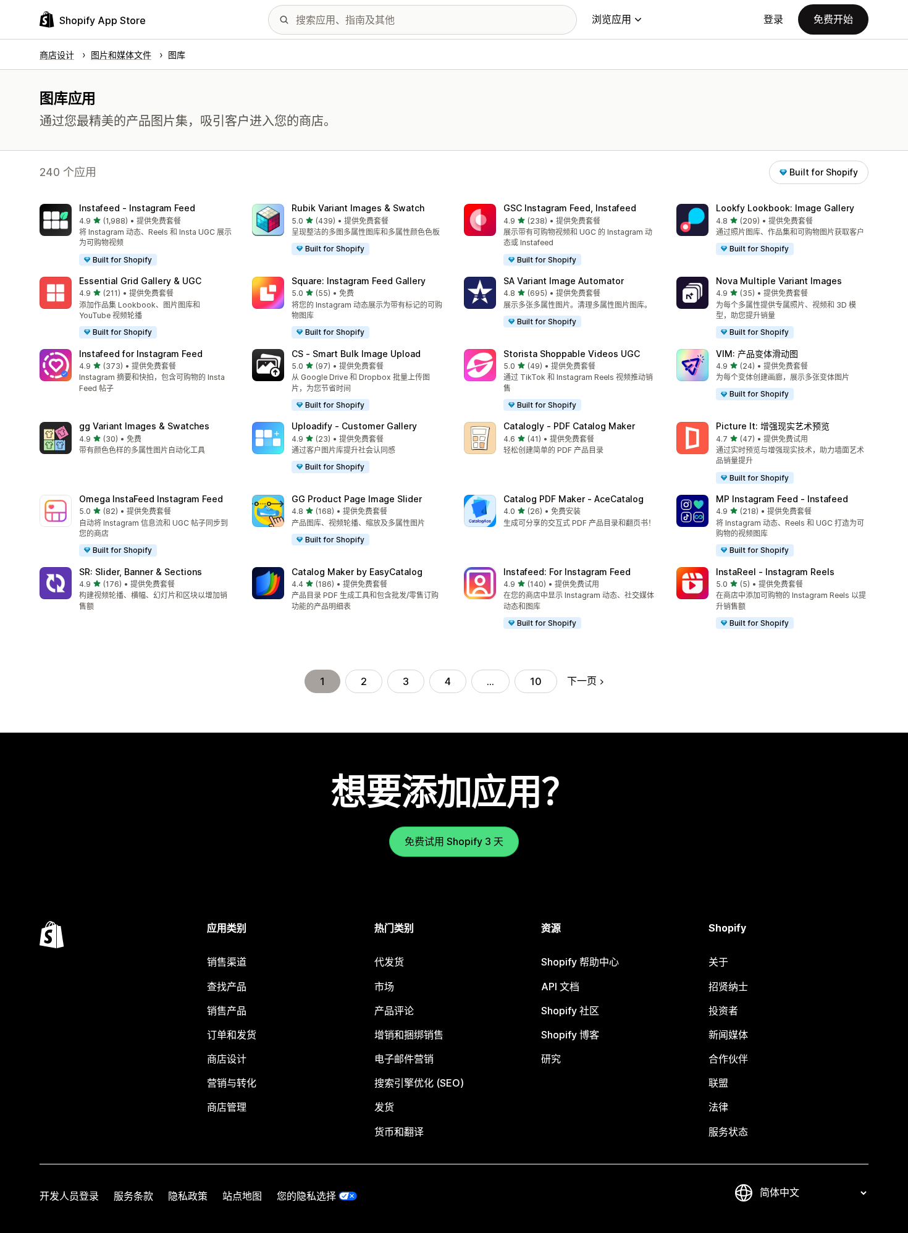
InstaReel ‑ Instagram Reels (775, 571)
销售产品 (226, 1010)
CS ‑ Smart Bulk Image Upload (356, 353)
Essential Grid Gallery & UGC (140, 281)
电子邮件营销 (404, 1059)
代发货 (389, 962)
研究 (551, 1059)
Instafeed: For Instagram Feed (567, 571)
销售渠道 (226, 962)
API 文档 (560, 986)
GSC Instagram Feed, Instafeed (569, 208)
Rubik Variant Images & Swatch (358, 208)
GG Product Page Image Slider (357, 499)
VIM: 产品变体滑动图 (757, 353)
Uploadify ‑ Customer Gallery (354, 426)
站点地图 (242, 1196)
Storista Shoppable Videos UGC (571, 353)
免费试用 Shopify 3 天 (454, 841)
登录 (773, 19)
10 (536, 681)
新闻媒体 (728, 1035)
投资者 (723, 1010)
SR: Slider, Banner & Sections (140, 571)
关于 (718, 962)
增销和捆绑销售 (408, 1035)
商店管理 (226, 1107)
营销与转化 (231, 1083)
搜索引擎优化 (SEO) (419, 1083)
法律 (718, 1107)
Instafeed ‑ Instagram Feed (137, 208)
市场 (384, 986)
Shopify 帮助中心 (580, 962)
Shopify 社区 (570, 1010)
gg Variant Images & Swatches (144, 426)
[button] (136, 235)
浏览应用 (611, 19)
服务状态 (728, 1132)
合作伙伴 (728, 1059)
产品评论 (394, 1010)
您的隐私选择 (306, 1196)
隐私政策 (188, 1196)
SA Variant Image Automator (563, 281)
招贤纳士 (728, 986)
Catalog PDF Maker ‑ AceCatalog (573, 499)
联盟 (718, 1083)
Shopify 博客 (570, 1035)
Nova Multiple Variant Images (779, 281)
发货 (384, 1107)
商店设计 (226, 1059)
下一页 (582, 681)
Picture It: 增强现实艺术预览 (773, 426)
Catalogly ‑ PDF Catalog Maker (569, 426)
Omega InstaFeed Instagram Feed (151, 499)
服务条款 (133, 1196)
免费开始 (833, 19)
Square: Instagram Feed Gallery (359, 281)
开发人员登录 (69, 1196)
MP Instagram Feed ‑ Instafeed (782, 499)
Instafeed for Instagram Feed (141, 353)
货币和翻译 (399, 1132)
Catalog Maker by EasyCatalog (357, 571)
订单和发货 (231, 1035)
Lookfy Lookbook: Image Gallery (785, 208)
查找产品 (226, 986)
